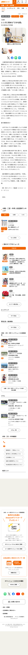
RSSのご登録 (13, 584)
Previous (4, 35)
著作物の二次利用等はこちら (13, 454)
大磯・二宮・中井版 (7, 5)
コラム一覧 (14, 430)
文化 (18, 8)
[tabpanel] (14, 36)
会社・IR (18, 2)
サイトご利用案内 (19, 616)
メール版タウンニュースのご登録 (13, 549)
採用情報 (5, 613)
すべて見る (13, 316)
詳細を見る (14, 572)
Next (23, 35)
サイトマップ (14, 618)
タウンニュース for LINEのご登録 (13, 544)
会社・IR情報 (6, 607)
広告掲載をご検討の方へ (9, 610)
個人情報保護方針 (8, 616)
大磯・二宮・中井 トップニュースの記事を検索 (14, 389)
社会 (23, 8)
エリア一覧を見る (13, 304)
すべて (3, 8)
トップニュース (11, 8)
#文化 (3, 197)
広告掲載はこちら (10, 457)
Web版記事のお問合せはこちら (14, 464)
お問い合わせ (15, 602)
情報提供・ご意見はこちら (13, 450)
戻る (3, 11)
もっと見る (14, 237)
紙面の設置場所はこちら (12, 461)
